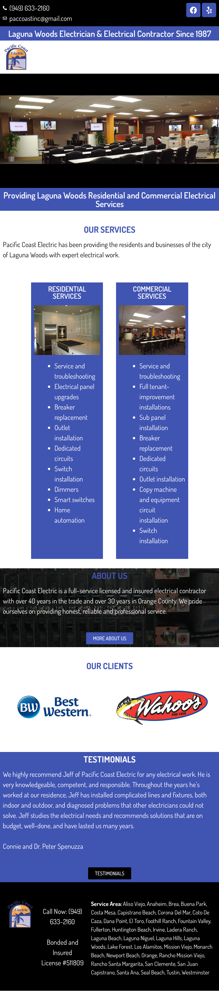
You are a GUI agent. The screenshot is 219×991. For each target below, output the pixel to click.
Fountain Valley (194, 920)
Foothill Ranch (161, 920)
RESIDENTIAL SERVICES (67, 292)
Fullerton (100, 929)
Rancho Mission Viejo (181, 955)
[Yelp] (209, 10)
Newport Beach (122, 955)
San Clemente (160, 963)
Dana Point (115, 920)
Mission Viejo (178, 946)
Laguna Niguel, (139, 938)
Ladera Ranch (182, 929)
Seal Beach (153, 972)
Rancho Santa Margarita (117, 963)
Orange (149, 955)
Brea (174, 903)
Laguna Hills (169, 938)
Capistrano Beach (136, 912)
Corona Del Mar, (174, 912)
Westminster (196, 972)
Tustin (173, 972)
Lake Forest (120, 946)
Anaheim (157, 903)
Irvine (159, 929)
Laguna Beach (106, 938)
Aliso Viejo (134, 903)
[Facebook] (193, 10)
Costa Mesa (103, 912)
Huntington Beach (131, 929)
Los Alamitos (148, 946)
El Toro (136, 920)
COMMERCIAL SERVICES (152, 292)
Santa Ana (128, 972)
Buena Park (193, 903)
